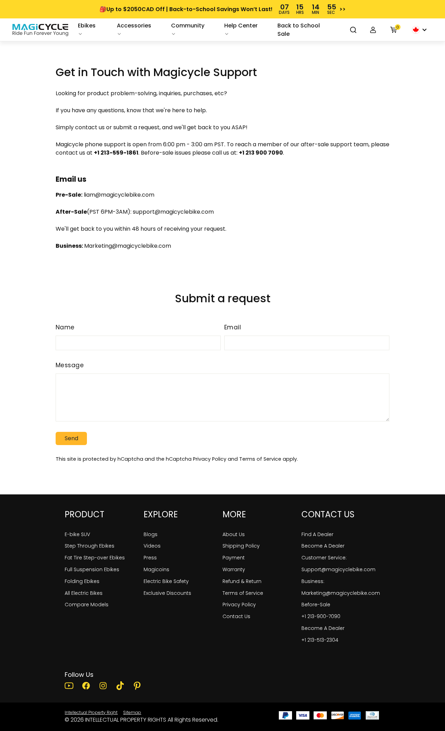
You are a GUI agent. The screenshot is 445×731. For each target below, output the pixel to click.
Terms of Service (260, 458)
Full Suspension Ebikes (92, 569)
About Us (233, 534)
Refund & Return (241, 581)
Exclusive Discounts (167, 593)
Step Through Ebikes (89, 545)
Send (71, 438)
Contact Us (236, 616)
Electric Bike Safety (166, 581)
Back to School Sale (298, 30)
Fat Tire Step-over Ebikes (95, 557)
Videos (152, 545)
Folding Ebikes (82, 581)
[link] (40, 30)
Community (187, 26)
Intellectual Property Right (91, 712)
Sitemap (132, 712)
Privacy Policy (209, 458)
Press (150, 557)
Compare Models (86, 604)
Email (232, 327)
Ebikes (87, 26)
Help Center (241, 26)
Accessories (134, 26)
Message (70, 365)
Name (65, 327)
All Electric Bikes (84, 593)
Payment (233, 557)
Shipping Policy (241, 545)
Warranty (233, 569)
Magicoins (156, 569)
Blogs (150, 534)
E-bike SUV (77, 534)
